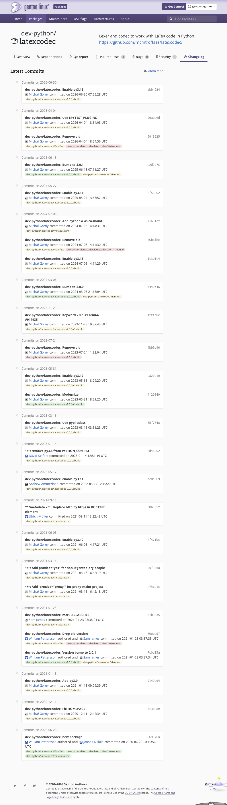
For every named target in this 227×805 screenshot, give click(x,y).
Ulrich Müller (38, 516)
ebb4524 (153, 89)
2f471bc (153, 539)
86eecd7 (153, 633)
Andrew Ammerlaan (44, 484)
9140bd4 (153, 680)
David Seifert (38, 455)
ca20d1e (153, 375)
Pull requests (111, 57)
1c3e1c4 (153, 258)
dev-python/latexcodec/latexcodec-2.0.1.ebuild (53, 357)
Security (166, 57)
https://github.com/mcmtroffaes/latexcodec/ (141, 42)
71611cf (153, 221)
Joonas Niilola (93, 742)
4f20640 (153, 394)
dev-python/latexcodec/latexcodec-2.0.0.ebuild (94, 643)
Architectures (104, 19)
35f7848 (153, 422)
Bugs (141, 57)
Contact (211, 784)
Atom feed (155, 71)
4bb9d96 (153, 347)
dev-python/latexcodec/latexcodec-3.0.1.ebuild (53, 99)
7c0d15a (153, 652)
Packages (36, 19)
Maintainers (58, 19)
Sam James (37, 619)
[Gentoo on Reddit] (34, 785)
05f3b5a (153, 568)
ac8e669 (153, 479)
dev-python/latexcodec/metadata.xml (48, 230)
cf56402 (153, 193)
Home (18, 19)
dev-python (37, 33)
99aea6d (153, 117)
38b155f (153, 507)
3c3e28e (153, 709)
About (125, 19)
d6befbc (153, 240)
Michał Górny (39, 94)
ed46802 (153, 451)
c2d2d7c (153, 164)
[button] (174, 6)
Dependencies (51, 57)
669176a (153, 737)
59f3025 (153, 136)
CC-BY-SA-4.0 (132, 792)
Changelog (195, 57)
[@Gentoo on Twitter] (15, 785)
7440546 (153, 287)
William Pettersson (43, 638)
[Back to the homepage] (30, 7)
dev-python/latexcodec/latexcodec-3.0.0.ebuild (94, 146)
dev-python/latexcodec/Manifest (45, 146)
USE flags (80, 19)
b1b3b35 (153, 615)
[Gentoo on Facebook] (24, 785)
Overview (23, 57)
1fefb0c (153, 315)
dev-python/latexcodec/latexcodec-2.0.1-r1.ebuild (95, 249)
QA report (80, 57)
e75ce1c (153, 586)
